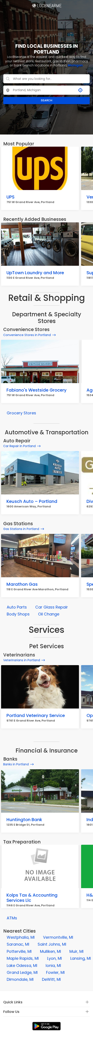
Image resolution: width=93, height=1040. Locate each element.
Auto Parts (17, 607)
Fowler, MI (55, 972)
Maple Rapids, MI (23, 958)
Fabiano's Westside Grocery (36, 390)
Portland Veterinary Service (35, 715)
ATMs (12, 918)
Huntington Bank (24, 820)
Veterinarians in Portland (21, 660)
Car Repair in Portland (19, 446)
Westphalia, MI (21, 937)
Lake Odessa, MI (22, 965)
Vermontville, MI (58, 937)
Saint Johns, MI (52, 944)
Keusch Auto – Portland (31, 501)
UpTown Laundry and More (35, 273)
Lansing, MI (80, 958)
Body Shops (18, 614)
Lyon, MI (54, 958)
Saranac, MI (18, 944)
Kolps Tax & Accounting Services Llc (32, 897)
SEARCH (46, 100)
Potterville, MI (19, 951)
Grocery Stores (21, 413)
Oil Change (48, 614)
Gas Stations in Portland (21, 529)
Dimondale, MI (20, 979)
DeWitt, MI (51, 979)
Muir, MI (76, 951)
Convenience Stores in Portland (27, 335)
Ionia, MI (53, 965)
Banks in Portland (16, 764)
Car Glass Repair (51, 607)
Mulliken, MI (50, 951)
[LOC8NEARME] (46, 4)
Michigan (75, 65)
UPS (10, 197)
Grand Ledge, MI (22, 972)
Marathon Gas (22, 584)
